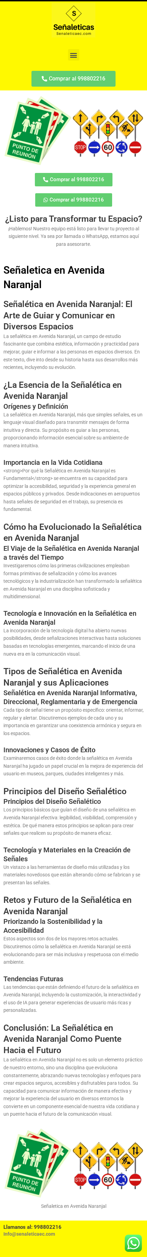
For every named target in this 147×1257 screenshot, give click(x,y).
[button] (73, 55)
